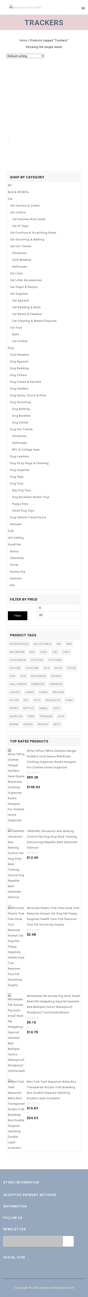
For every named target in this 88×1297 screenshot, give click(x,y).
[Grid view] (47, 56)
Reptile (28, 708)
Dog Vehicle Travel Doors (28, 517)
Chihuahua (18, 660)
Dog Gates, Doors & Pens (28, 395)
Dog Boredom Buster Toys (31, 497)
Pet (26, 700)
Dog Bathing (21, 409)
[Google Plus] (53, 1266)
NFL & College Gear (26, 449)
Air (59, 643)
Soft (56, 708)
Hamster (16, 578)
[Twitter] (35, 1266)
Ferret (14, 564)
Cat (10, 198)
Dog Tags (17, 476)
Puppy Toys (20, 503)
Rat (12, 585)
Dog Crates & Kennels (25, 381)
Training (46, 716)
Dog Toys (16, 483)
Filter (17, 615)
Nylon (14, 700)
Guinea (56, 676)
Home (23, 40)
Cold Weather (21, 259)
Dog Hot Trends (21, 429)
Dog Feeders (19, 388)
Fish (11, 531)
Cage (43, 652)
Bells (15, 334)
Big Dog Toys (21, 490)
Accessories (19, 643)
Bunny (14, 551)
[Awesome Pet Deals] (25, 7)
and (69, 643)
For (23, 676)
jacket (15, 692)
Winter (43, 724)
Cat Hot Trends (20, 246)
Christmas (19, 253)
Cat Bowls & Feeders (27, 314)
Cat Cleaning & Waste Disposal (34, 320)
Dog (11, 348)
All (10, 185)
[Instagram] (62, 1266)
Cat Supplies (19, 293)
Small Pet (14, 544)
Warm (14, 724)
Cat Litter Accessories (26, 280)
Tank (31, 716)
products (52, 700)
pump (69, 700)
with (56, 724)
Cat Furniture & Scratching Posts (33, 232)
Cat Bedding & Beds (26, 307)
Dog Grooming (20, 402)
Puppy (14, 708)
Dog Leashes (19, 456)
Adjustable (43, 643)
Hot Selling (16, 537)
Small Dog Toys (23, 510)
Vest (61, 716)
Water (28, 724)
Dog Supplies (19, 470)
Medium (58, 692)
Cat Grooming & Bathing (27, 239)
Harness (16, 524)
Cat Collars (18, 212)
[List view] (54, 56)
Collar (15, 668)
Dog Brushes (21, 415)
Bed (32, 652)
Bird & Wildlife (18, 192)
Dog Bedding (19, 368)
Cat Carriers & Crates (25, 205)
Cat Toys (16, 327)
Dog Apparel (19, 361)
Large (29, 692)
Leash (43, 692)
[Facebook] (26, 1266)
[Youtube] (44, 1266)
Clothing (55, 660)
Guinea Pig (17, 571)
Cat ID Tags (20, 225)
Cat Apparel (20, 300)
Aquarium (17, 652)
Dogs (58, 668)
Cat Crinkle (20, 341)
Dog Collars (18, 375)
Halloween (19, 266)
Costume (32, 668)
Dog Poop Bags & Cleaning (29, 463)
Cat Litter (16, 273)
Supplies (16, 716)
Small (43, 708)
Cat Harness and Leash (28, 219)
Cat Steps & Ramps (24, 287)
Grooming (38, 676)
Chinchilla (17, 558)
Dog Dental (20, 422)
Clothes (37, 660)
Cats (66, 652)
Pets (37, 700)
